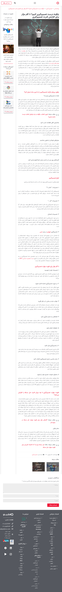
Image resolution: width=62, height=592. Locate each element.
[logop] (58, 3)
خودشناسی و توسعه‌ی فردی (35, 539)
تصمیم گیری (49, 9)
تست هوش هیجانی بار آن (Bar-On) (8, 92)
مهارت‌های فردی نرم (54, 63)
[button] (15, 3)
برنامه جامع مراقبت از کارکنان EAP (51, 541)
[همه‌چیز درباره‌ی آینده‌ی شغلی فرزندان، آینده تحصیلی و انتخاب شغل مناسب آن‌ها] (8, 46)
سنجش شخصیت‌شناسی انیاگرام (34, 586)
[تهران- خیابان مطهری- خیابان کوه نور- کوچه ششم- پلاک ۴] (11, 535)
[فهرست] (35, 3)
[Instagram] (10, 554)
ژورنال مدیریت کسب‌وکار (20, 549)
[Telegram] (5, 548)
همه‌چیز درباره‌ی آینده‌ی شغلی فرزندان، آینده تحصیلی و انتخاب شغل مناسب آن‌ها (38, 466)
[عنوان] (5, 554)
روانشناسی (56, 9)
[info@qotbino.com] (11, 529)
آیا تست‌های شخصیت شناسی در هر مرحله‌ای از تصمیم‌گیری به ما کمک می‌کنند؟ (53, 467)
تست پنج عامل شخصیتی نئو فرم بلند (8, 107)
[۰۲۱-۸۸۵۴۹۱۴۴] (11, 526)
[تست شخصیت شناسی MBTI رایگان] (8, 72)
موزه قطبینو (23, 522)
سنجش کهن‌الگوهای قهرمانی (35, 563)
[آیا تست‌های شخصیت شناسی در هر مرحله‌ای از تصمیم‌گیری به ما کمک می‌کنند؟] (8, 28)
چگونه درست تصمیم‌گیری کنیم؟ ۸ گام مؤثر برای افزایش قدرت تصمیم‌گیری (26, 9)
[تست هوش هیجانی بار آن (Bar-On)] (8, 87)
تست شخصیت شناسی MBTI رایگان (8, 77)
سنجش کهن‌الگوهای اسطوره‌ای (35, 579)
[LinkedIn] (10, 548)
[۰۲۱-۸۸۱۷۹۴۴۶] (11, 524)
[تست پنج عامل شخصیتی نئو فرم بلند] (8, 101)
